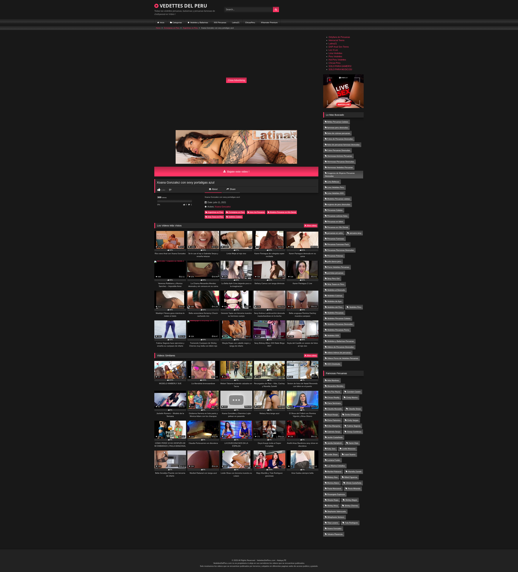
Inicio (162, 22)
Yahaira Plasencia (335, 534)
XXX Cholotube (333, 364)
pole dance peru (334, 261)
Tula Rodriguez (351, 523)
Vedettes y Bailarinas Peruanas (340, 341)
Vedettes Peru (355, 307)
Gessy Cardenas (354, 432)
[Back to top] (510, 564)
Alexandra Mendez (335, 386)
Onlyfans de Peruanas (339, 37)
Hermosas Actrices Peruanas (339, 156)
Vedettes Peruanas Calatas (338, 318)
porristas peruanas (335, 273)
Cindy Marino (352, 397)
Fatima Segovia (353, 426)
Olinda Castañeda (353, 483)
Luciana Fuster (333, 460)
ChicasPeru (250, 22)
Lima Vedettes (335, 53)
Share (232, 189)
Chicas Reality (333, 397)
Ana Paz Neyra (333, 392)
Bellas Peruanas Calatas (337, 122)
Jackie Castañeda (335, 437)
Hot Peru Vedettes (337, 60)
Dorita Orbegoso (352, 414)
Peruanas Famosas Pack (338, 244)
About (214, 189)
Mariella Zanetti (354, 471)
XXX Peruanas (220, 22)
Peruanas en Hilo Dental (337, 227)
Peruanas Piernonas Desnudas (340, 250)
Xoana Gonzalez (223, 207)
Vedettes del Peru (334, 307)
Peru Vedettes (335, 56)
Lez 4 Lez (333, 50)
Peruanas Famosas (335, 239)
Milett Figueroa (350, 477)
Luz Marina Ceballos (336, 466)
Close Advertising (236, 80)
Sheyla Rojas (332, 500)
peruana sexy (355, 233)
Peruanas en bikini (335, 221)
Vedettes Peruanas (335, 313)
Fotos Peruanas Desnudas (338, 150)
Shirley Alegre (351, 500)
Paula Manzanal (334, 488)
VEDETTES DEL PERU (183, 5)
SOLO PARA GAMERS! (340, 66)
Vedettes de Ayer (334, 301)
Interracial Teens (336, 40)
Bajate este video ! (237, 171)
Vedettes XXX (333, 335)
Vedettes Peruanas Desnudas (340, 324)
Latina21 (235, 22)
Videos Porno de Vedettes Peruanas (342, 358)
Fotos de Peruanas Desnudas (340, 139)
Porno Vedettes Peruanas (338, 267)
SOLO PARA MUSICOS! (340, 69)
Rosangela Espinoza (336, 494)
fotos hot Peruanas (257, 212)
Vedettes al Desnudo (336, 290)
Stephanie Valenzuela (336, 511)
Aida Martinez (333, 380)
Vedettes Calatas (235, 217)
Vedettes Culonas (334, 296)
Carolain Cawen (354, 392)
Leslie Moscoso (348, 449)
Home (158, 28)
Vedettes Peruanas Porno (338, 330)
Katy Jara (331, 449)
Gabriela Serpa (333, 432)
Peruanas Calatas (335, 210)
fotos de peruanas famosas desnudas (343, 145)
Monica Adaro (333, 483)
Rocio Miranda (354, 488)
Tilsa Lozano (332, 523)
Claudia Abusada (334, 409)
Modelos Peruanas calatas (338, 199)
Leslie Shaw (332, 454)
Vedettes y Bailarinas (199, 22)
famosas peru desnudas (337, 127)
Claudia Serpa (355, 409)
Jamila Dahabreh (334, 443)
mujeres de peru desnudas (338, 204)
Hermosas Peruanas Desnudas (340, 162)
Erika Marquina (333, 426)
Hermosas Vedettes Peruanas (340, 167)
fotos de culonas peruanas (338, 133)
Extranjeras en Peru (171, 28)
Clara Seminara (334, 403)
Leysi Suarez (349, 454)
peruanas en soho (335, 233)
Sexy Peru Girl (333, 278)
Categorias (177, 22)
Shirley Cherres (351, 506)
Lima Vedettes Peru (335, 187)
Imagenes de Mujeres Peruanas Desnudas (340, 174)
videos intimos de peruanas (339, 353)
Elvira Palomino (333, 420)
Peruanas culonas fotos (337, 216)
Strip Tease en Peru (215, 217)
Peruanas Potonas (335, 256)
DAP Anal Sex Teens (339, 47)
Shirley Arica (332, 506)
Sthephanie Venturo (335, 517)
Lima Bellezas (333, 182)
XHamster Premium (269, 22)
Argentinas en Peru (190, 28)
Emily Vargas (352, 420)
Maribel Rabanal (334, 471)
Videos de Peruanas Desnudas (340, 347)
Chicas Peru (334, 63)
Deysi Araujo (332, 414)
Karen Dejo (353, 443)
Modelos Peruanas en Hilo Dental (283, 212)
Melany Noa (332, 477)
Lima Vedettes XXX (335, 193)
